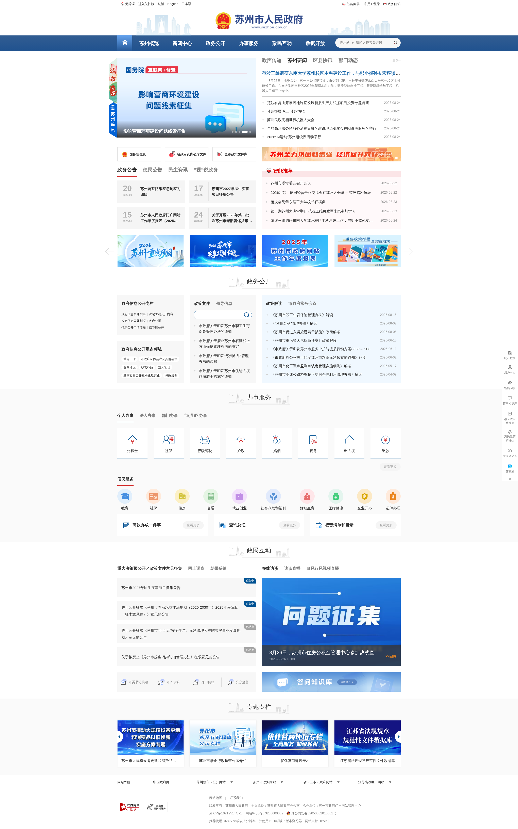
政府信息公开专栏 (137, 303)
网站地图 (215, 798)
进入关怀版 (146, 4)
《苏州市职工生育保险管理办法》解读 (302, 315)
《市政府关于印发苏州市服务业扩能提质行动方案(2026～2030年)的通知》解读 (322, 349)
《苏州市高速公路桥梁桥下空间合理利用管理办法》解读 (316, 374)
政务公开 (259, 281)
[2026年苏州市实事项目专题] (223, 251)
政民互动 (259, 550)
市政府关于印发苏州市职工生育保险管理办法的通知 (224, 329)
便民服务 (125, 479)
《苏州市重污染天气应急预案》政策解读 (304, 340)
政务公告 (127, 169)
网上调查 (196, 568)
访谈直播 (292, 568)
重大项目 (164, 367)
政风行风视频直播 (323, 568)
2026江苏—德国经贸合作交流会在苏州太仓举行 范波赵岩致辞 (321, 193)
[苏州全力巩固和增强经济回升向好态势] (331, 154)
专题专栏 (259, 706)
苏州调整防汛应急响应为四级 (160, 191)
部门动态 (348, 60)
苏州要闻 (297, 60)
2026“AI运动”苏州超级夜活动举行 (294, 137)
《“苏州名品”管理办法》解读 (294, 323)
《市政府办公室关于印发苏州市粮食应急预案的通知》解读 (318, 357)
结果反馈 (218, 568)
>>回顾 (391, 656)
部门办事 (170, 415)
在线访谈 (270, 568)
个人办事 (125, 415)
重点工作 (129, 359)
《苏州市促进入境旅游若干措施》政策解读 (305, 332)
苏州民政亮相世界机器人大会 (290, 120)
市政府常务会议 (302, 303)
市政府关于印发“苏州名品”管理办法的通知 (224, 359)
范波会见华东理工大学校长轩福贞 (298, 202)
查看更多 (390, 466)
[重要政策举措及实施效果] (367, 251)
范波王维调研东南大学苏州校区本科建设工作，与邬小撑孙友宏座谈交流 (333, 73)
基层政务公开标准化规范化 (141, 375)
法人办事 (148, 415)
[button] (233, 132)
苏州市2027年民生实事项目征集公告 (230, 191)
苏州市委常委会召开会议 (291, 183)
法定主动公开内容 (161, 314)
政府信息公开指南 (133, 314)
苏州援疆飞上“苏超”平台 (286, 111)
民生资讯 (178, 169)
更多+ (396, 60)
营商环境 (129, 367)
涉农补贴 (147, 367)
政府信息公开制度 (133, 320)
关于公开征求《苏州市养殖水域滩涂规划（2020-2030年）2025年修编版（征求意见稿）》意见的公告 (179, 610)
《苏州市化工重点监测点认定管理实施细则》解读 (311, 366)
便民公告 (152, 169)
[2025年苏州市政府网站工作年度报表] (295, 251)
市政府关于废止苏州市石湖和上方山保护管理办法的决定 (224, 344)
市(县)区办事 (195, 415)
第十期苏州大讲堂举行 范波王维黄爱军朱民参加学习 (313, 211)
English (172, 4)
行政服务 (171, 375)
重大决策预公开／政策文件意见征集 (149, 568)
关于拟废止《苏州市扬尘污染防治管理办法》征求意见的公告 (170, 657)
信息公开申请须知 (133, 327)
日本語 (186, 4)
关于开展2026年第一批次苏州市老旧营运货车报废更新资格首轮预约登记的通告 (232, 218)
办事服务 (259, 397)
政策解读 (274, 303)
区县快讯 (322, 60)
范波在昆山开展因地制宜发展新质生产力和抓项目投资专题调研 (318, 103)
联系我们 (236, 798)
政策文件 (202, 303)
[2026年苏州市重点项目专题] (150, 251)
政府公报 (155, 320)
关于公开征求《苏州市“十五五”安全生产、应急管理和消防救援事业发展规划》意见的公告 (180, 633)
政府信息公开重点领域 (141, 349)
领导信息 (224, 303)
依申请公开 (156, 327)
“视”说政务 (206, 169)
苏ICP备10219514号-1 (225, 813)
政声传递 (271, 60)
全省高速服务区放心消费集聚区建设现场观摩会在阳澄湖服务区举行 (321, 128)
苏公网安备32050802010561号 (313, 813)
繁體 (161, 4)
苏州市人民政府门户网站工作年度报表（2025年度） (160, 218)
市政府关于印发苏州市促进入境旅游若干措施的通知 (224, 374)
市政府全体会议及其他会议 (159, 359)
